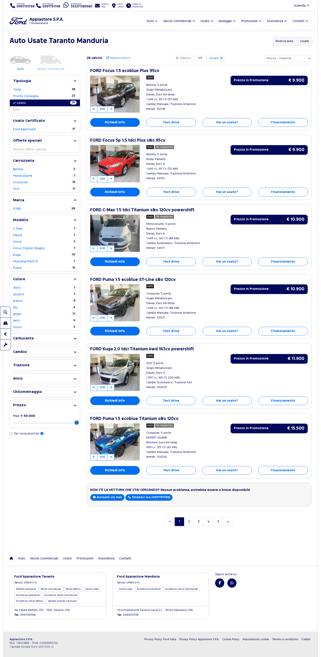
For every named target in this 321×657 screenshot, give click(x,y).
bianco (44, 300)
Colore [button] (19, 279)
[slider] (76, 422)
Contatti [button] (298, 21)
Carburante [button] (23, 338)
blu (44, 307)
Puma (44, 268)
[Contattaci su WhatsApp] (231, 583)
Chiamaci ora (150, 497)
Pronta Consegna (44, 96)
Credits (305, 639)
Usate (304, 41)
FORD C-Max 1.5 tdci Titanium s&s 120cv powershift (142, 210)
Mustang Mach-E (44, 261)
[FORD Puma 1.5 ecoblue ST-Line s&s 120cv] (115, 302)
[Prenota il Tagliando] (5, 344)
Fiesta (44, 235)
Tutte (44, 89)
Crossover (44, 182)
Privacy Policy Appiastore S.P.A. (199, 639)
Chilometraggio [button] (27, 392)
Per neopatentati (27, 433)
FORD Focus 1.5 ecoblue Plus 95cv (124, 71)
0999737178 (127, 615)
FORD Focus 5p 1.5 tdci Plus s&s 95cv (127, 140)
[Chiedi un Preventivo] (5, 333)
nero (44, 320)
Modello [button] (20, 220)
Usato (46, 102)
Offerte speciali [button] (27, 140)
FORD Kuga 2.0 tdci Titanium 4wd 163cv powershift (142, 349)
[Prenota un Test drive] (5, 323)
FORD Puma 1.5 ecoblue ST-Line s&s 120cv (133, 280)
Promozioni (85, 558)
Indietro (185, 58)
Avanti (215, 58)
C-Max (44, 228)
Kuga (44, 254)
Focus (44, 241)
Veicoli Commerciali (44, 558)
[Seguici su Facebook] (219, 583)
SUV (44, 188)
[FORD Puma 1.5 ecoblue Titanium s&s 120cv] (115, 442)
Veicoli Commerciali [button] (177, 21)
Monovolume (44, 175)
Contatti (125, 558)
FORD (44, 208)
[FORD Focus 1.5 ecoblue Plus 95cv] (115, 94)
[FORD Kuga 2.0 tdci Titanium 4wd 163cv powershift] (115, 372)
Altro (44, 287)
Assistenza (106, 558)
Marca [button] (18, 200)
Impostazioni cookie (256, 639)
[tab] (45, 81)
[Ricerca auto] (5, 312)
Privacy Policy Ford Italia (160, 639)
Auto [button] (150, 21)
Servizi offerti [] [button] (25, 582)
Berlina (44, 169)
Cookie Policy (231, 639)
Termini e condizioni (285, 639)
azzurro (44, 294)
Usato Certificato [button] (29, 120)
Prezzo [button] (19, 405)
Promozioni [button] (249, 21)
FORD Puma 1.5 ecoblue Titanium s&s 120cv (134, 419)
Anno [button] (18, 378)
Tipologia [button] (22, 81)
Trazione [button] (21, 365)
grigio (44, 314)
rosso (44, 327)
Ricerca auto (284, 41)
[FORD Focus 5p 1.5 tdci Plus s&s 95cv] (115, 163)
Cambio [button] (20, 352)
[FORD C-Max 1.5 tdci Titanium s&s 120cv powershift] (115, 233)
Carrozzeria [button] (23, 160)
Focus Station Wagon (44, 248)
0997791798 (25, 615)
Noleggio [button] (225, 21)
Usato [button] (204, 21)
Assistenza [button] (275, 21)
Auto (21, 558)
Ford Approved (44, 129)
